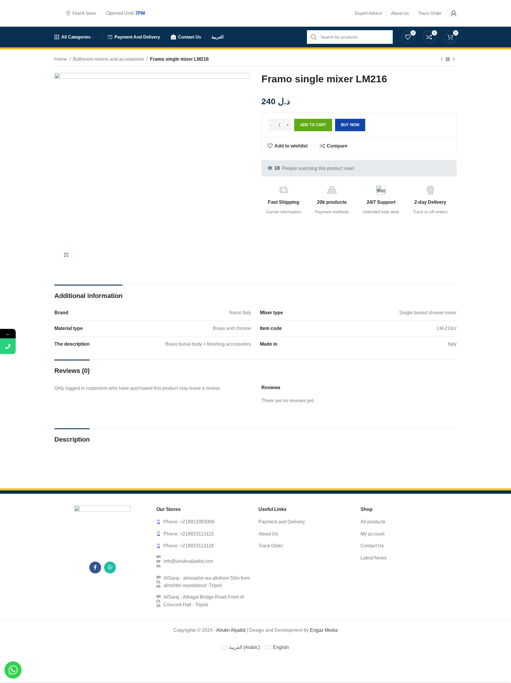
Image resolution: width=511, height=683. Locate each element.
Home (60, 59)
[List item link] (204, 522)
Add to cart (313, 125)
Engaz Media (324, 630)
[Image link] (102, 530)
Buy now (350, 125)
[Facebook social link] (95, 567)
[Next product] (454, 59)
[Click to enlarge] (66, 254)
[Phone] (8, 346)
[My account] (454, 13)
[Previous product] (442, 59)
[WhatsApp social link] (110, 567)
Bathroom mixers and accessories (108, 59)
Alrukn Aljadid (230, 630)
